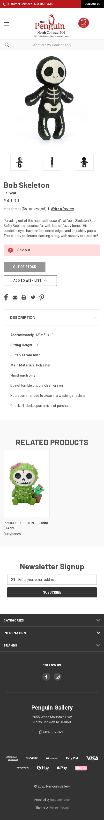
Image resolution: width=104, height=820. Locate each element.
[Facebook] (6, 297)
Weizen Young (59, 807)
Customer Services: (30, 4)
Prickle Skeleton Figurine (26, 523)
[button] (60, 209)
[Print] (24, 297)
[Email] (15, 297)
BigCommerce (60, 799)
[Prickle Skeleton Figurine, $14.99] (27, 483)
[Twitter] (32, 297)
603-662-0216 (54, 732)
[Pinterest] (41, 297)
